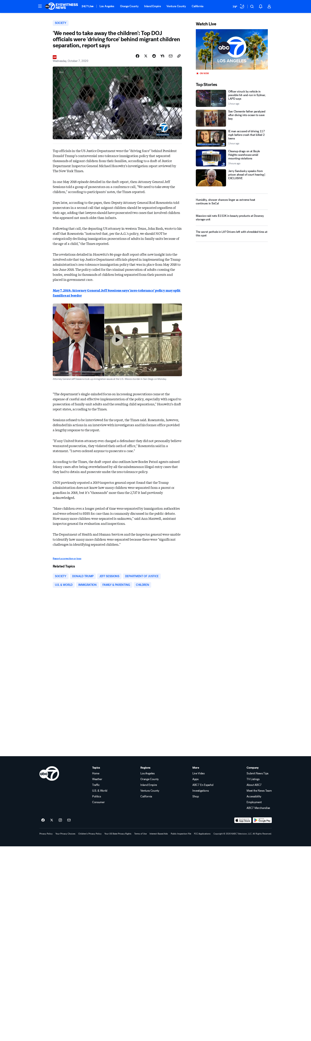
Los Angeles (107, 6)
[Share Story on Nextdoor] (162, 56)
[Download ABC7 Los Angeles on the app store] (242, 820)
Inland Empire (152, 6)
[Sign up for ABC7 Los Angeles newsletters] (69, 820)
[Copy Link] (179, 56)
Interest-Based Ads (159, 834)
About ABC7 (254, 785)
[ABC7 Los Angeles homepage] (61, 6)
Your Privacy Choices (65, 834)
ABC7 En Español (202, 785)
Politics (96, 796)
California (197, 6)
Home (95, 773)
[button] (40, 6)
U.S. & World (99, 790)
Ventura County (176, 6)
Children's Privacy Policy (90, 834)
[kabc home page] (49, 773)
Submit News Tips (257, 773)
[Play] (232, 49)
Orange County (129, 6)
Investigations (200, 790)
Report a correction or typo (67, 558)
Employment (254, 802)
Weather (97, 779)
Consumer (98, 802)
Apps (195, 779)
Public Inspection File (181, 834)
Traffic (96, 785)
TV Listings (253, 779)
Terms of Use (140, 834)
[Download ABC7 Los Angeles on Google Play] (262, 820)
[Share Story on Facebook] (137, 56)
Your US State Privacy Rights (117, 834)
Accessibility (254, 796)
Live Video (198, 773)
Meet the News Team (259, 790)
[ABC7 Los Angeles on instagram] (60, 820)
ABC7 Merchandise (258, 808)
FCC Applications (202, 834)
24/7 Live (88, 6)
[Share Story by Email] (171, 56)
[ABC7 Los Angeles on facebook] (43, 820)
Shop (195, 796)
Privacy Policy (46, 834)
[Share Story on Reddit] (154, 56)
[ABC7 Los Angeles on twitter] (51, 820)
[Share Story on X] (146, 56)
